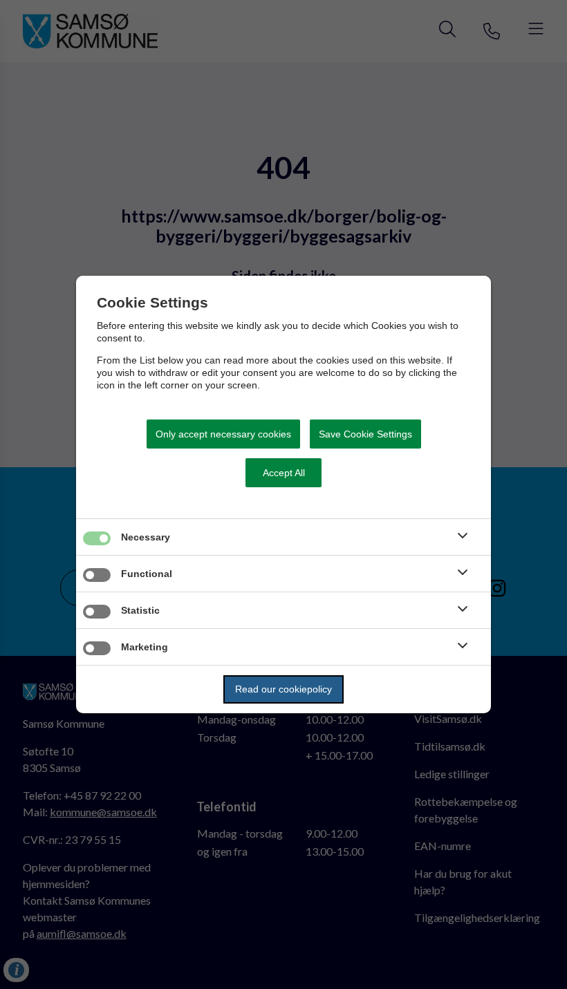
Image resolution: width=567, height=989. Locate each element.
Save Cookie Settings (365, 434)
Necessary (145, 537)
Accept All (284, 472)
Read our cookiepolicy (283, 689)
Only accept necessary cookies (223, 434)
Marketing (144, 646)
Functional (146, 573)
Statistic (140, 610)
